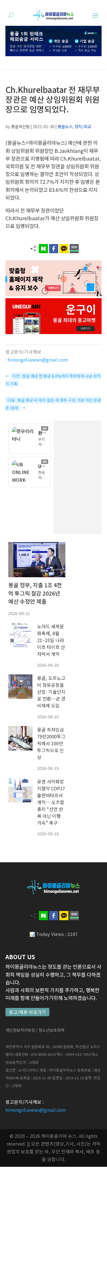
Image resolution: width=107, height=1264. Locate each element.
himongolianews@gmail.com (38, 359)
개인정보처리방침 (20, 1030)
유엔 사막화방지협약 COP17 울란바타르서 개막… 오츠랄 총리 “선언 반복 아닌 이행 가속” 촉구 (51, 802)
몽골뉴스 (65, 126)
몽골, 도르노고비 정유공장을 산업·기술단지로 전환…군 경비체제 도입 (51, 691)
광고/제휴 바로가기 (27, 1012)
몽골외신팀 (20, 126)
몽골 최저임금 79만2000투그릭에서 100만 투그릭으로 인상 (51, 743)
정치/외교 (82, 126)
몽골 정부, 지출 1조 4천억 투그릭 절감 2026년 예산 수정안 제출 (35, 593)
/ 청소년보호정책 (50, 1030)
